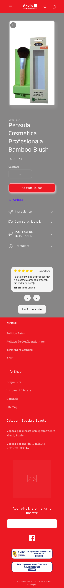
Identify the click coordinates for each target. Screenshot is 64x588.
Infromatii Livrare (19, 390)
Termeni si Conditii (20, 349)
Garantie (12, 398)
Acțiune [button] (18, 199)
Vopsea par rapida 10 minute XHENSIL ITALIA (26, 446)
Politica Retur (16, 333)
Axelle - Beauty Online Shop (31, 581)
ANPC (10, 358)
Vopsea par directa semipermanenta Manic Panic (31, 433)
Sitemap (12, 407)
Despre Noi (14, 382)
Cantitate (14, 166)
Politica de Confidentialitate (26, 341)
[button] (10, 6)
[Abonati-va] (53, 523)
